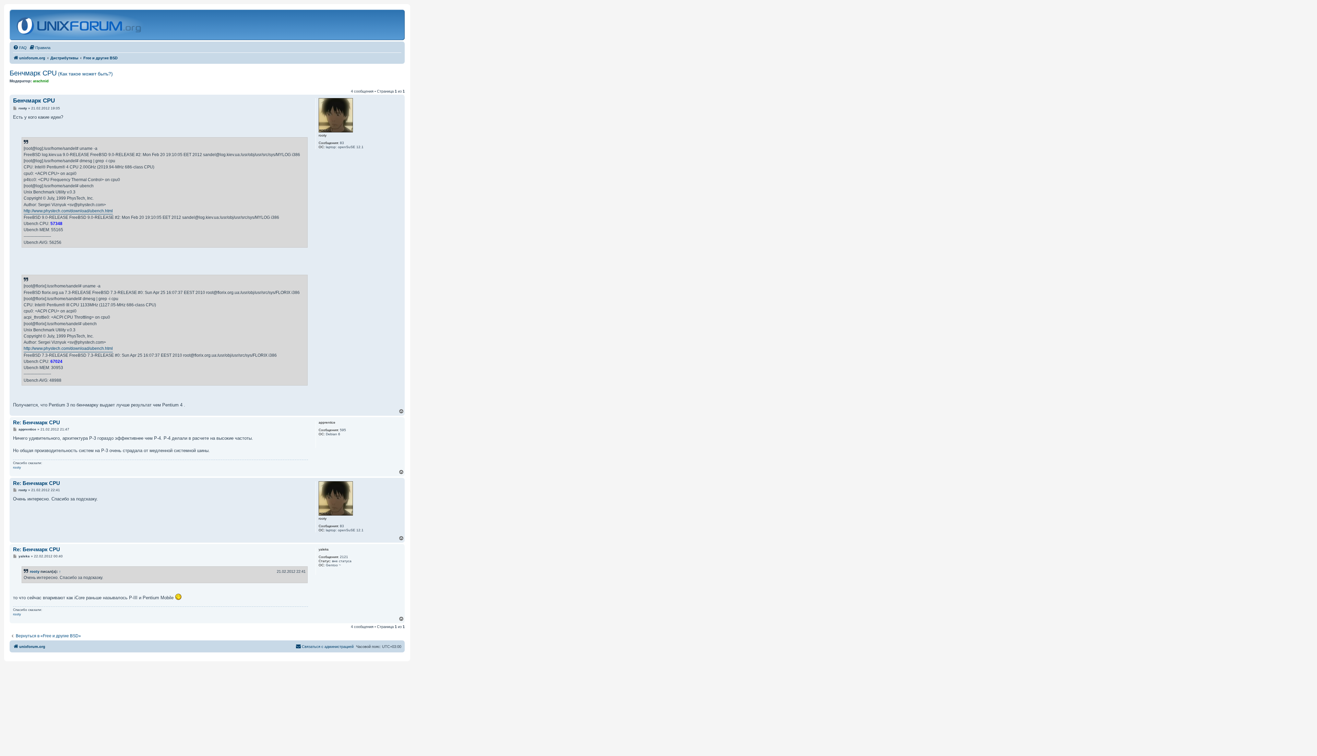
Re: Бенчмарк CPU (36, 422)
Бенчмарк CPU (61, 73)
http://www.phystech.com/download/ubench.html (68, 211)
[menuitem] (20, 48)
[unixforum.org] (79, 24)
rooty (17, 467)
